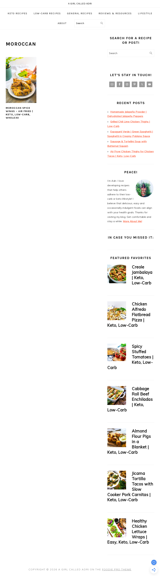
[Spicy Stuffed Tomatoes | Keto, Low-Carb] (116, 353)
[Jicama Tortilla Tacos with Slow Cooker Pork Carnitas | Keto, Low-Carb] (116, 481)
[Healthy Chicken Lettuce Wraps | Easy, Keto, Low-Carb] (116, 528)
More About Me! (132, 221)
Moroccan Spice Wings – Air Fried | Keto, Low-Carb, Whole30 (19, 112)
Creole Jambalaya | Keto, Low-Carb (142, 274)
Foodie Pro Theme (116, 569)
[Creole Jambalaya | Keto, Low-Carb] (116, 274)
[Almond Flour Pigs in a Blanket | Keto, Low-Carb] (116, 438)
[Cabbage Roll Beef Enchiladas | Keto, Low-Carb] (116, 396)
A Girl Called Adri (80, 3)
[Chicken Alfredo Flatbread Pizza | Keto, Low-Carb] (116, 311)
